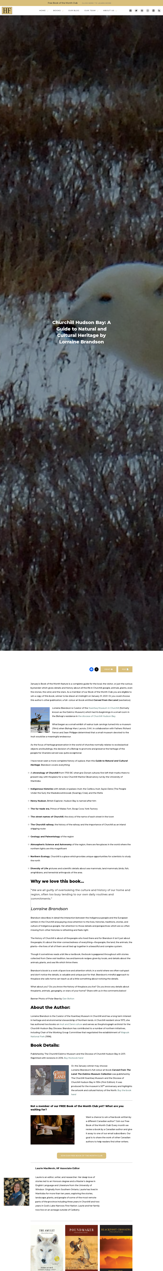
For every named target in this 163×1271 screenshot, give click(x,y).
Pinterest (142, 10)
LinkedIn (153, 10)
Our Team (90, 10)
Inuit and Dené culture (71, 1024)
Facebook (130, 10)
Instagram (148, 10)
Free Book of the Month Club (79, 3)
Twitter (136, 10)
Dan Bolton (68, 998)
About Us (108, 10)
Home (42, 10)
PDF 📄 (125, 669)
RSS (159, 10)
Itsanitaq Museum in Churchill (104, 708)
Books (57, 10)
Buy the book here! (73, 1058)
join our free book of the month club (81, 1156)
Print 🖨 (108, 669)
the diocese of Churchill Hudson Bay (96, 716)
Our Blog (73, 10)
